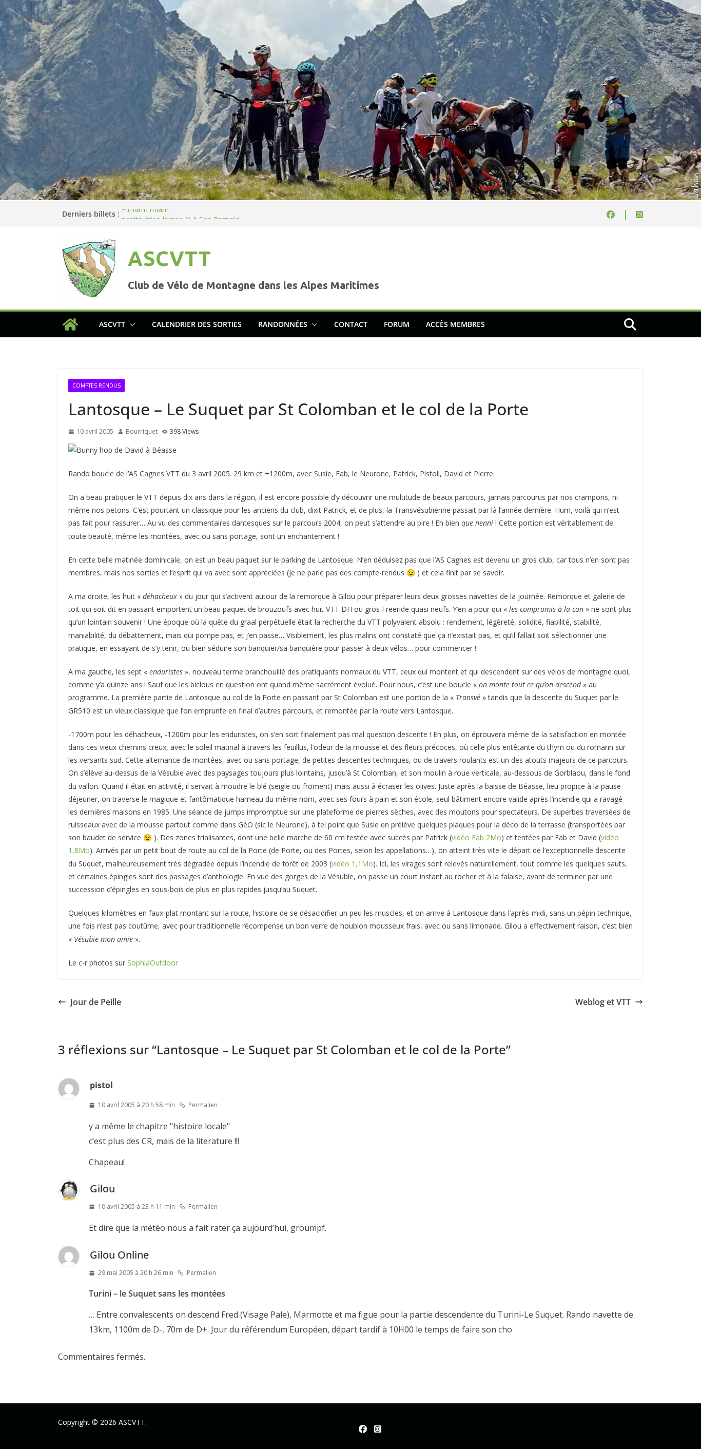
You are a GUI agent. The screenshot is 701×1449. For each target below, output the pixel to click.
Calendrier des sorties (197, 324)
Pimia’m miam (145, 214)
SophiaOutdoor (152, 963)
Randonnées (282, 324)
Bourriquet (142, 431)
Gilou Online (119, 1255)
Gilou (102, 1188)
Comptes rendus (96, 385)
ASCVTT (169, 258)
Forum (397, 324)
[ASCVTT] (350, 7)
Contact (350, 324)
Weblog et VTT (603, 1002)
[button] (130, 324)
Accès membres (455, 324)
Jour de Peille (95, 1002)
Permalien (203, 1104)
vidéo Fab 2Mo (476, 837)
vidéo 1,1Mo (352, 863)
